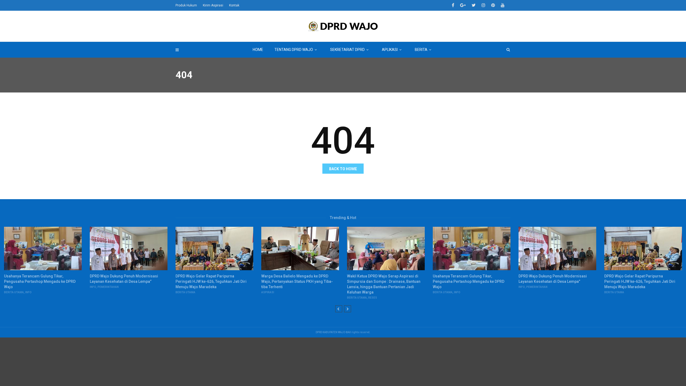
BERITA (421, 49)
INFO (28, 292)
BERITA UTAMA (14, 292)
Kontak (234, 5)
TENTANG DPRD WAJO (293, 49)
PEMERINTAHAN (108, 286)
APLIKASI (390, 49)
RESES (372, 297)
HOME (258, 49)
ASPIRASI (267, 292)
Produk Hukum (186, 5)
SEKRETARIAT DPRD (347, 49)
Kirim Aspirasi (213, 5)
